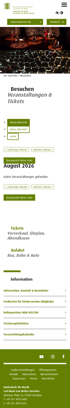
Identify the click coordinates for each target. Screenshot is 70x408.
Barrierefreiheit (49, 374)
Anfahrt (17, 250)
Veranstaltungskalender (19, 334)
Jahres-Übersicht (18, 129)
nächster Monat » (42, 149)
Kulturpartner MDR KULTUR (21, 312)
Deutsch (55, 22)
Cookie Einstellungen (23, 369)
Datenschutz (29, 374)
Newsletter (48, 378)
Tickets (17, 228)
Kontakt (13, 374)
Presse (33, 378)
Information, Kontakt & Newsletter (26, 290)
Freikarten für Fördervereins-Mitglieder (29, 301)
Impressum (19, 378)
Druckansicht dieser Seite (19, 160)
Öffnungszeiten (47, 369)
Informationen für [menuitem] (21, 21)
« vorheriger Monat (16, 149)
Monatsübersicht (18, 122)
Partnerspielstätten (16, 323)
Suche (13, 136)
